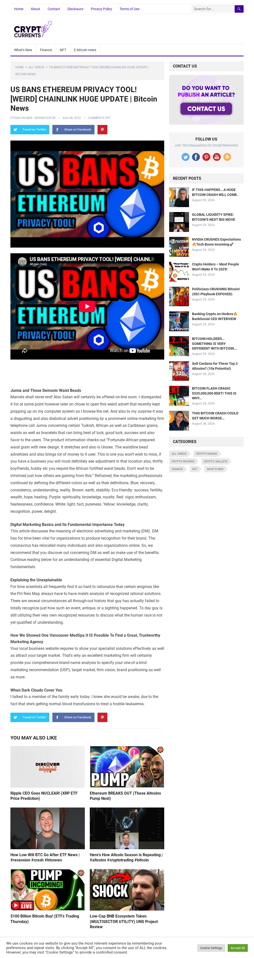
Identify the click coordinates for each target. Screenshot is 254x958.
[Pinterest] (102, 129)
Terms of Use (129, 9)
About (35, 9)
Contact (54, 9)
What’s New (23, 50)
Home (18, 9)
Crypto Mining (206, 453)
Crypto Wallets (215, 461)
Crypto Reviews (183, 461)
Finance (46, 50)
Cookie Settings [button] (211, 948)
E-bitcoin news (85, 50)
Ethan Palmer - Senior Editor (32, 118)
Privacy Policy (101, 9)
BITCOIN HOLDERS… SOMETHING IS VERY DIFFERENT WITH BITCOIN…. (214, 343)
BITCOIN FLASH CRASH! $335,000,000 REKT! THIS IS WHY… (214, 393)
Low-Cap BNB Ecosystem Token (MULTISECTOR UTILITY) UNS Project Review (124, 921)
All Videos (36, 67)
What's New (215, 469)
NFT (63, 50)
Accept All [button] (238, 948)
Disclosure (75, 9)
